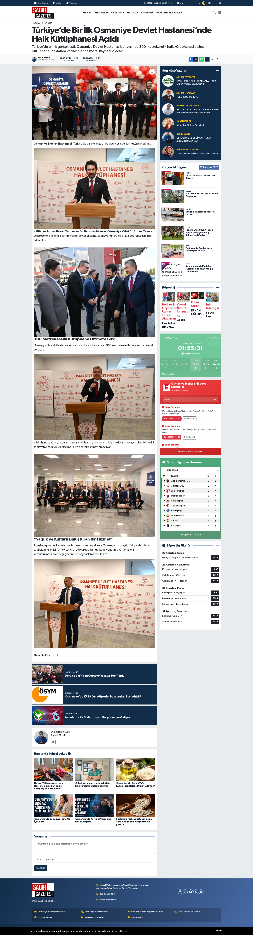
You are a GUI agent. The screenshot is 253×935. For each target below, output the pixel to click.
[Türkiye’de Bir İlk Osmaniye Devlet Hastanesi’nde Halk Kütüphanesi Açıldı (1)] (94, 603)
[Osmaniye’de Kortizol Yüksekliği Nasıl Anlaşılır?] (94, 805)
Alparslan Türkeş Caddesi (190, 125)
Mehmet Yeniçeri (186, 77)
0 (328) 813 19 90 (173, 418)
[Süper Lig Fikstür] (217, 545)
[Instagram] (185, 891)
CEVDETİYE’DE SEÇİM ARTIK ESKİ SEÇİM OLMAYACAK (194, 139)
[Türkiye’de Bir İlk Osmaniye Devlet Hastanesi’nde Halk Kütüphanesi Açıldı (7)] (94, 292)
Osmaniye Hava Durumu (96, 912)
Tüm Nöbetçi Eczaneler (192, 452)
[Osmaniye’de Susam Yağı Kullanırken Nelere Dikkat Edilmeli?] (135, 769)
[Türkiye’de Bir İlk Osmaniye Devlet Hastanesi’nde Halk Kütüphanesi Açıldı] (94, 103)
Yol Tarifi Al (190, 418)
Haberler (36, 23)
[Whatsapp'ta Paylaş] (201, 59)
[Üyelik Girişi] (219, 3)
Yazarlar (73, 3)
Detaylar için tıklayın (190, 534)
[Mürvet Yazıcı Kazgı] (168, 151)
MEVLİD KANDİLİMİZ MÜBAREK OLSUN (197, 153)
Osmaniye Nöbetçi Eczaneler (51, 912)
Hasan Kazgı (183, 121)
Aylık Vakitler (169, 374)
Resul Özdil (58, 735)
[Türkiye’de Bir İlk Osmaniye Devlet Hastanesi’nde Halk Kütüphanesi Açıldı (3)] (94, 495)
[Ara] (214, 13)
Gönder (40, 868)
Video (58, 3)
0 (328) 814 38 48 (173, 437)
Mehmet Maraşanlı (187, 106)
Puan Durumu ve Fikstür (189, 912)
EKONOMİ (147, 12)
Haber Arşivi (137, 917)
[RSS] (201, 891)
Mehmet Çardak (185, 93)
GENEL (87, 12)
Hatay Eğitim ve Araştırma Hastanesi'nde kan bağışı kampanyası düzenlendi (48, 786)
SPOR (158, 12)
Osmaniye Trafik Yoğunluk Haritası (147, 912)
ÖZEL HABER (101, 12)
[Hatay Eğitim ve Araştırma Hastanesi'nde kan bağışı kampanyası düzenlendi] (53, 769)
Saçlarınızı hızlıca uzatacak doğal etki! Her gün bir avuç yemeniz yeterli (134, 822)
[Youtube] (190, 891)
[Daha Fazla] (207, 59)
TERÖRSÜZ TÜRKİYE (187, 97)
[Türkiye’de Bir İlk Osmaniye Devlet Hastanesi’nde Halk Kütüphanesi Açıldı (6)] (94, 188)
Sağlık (48, 23)
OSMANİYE (117, 12)
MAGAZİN (133, 12)
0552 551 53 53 (107, 894)
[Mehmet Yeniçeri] (168, 81)
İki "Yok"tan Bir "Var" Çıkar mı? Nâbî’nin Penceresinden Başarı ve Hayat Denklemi (197, 111)
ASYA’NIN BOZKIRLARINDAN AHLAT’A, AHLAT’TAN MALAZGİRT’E (196, 83)
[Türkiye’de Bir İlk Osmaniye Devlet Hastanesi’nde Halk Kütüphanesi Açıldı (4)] (94, 397)
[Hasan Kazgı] (168, 123)
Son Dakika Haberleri (94, 917)
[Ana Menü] (219, 13)
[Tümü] (217, 70)
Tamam (219, 931)
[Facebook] (180, 891)
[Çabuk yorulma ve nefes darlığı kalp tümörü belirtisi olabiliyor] (94, 769)
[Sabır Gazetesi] (43, 12)
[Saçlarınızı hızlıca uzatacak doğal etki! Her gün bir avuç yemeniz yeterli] (135, 805)
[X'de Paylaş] (195, 59)
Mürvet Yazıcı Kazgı (187, 150)
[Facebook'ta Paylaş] (191, 59)
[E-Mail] (53, 742)
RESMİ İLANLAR (173, 12)
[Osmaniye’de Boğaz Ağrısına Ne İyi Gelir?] (53, 805)
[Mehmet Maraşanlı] (168, 109)
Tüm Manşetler (45, 917)
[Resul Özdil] (41, 737)
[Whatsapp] (195, 891)
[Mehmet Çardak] (168, 95)
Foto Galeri (42, 3)
